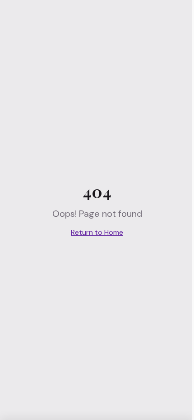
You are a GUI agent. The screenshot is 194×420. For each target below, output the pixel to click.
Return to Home (97, 232)
